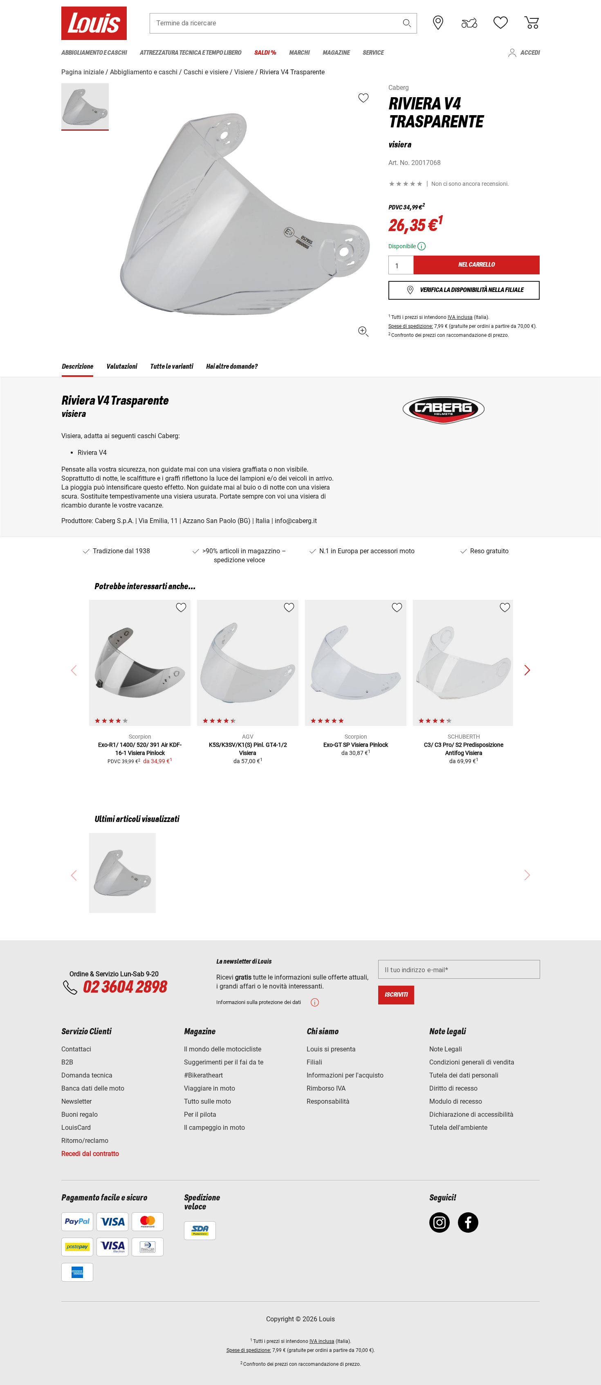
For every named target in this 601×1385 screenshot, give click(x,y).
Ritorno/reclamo (84, 1141)
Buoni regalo (79, 1114)
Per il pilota (200, 1114)
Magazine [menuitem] (336, 52)
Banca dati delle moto (92, 1088)
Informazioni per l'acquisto (345, 1075)
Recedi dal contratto (90, 1154)
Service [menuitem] (373, 52)
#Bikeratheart (203, 1075)
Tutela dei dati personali (463, 1075)
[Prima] (527, 670)
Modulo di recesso (455, 1101)
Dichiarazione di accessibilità (471, 1114)
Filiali (314, 1062)
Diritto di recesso (453, 1088)
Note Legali (445, 1049)
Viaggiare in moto (209, 1088)
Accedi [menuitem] (530, 52)
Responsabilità (328, 1101)
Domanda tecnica (86, 1075)
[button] (407, 23)
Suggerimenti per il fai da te (223, 1062)
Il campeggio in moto (214, 1127)
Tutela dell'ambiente (458, 1127)
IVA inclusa (460, 317)
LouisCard (76, 1127)
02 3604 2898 (124, 988)
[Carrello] (531, 23)
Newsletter (76, 1101)
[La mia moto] (469, 23)
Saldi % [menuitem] (265, 52)
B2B (67, 1062)
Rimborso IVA (326, 1088)
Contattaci (76, 1049)
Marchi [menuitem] (299, 52)
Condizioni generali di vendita (471, 1062)
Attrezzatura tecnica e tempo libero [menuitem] (190, 52)
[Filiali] (438, 23)
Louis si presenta (331, 1049)
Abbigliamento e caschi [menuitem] (94, 52)
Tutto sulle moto (207, 1101)
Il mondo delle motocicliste (222, 1049)
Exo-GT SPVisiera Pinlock (355, 744)
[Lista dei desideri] (500, 23)
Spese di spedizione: (410, 326)
